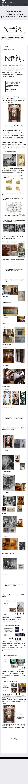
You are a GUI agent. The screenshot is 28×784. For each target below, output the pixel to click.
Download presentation (8, 49)
